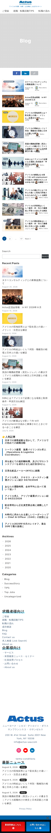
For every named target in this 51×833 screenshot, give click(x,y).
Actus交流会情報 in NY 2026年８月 (21, 307)
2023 (8, 554)
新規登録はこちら (13, 825)
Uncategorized (12, 596)
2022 (8, 558)
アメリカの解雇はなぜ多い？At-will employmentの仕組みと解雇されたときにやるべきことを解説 (24, 424)
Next (27, 239)
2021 (7, 563)
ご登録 (5, 616)
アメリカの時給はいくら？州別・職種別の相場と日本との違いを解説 (24, 351)
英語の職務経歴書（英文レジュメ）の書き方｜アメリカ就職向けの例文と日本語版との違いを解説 (24, 375)
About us (7, 644)
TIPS (7, 587)
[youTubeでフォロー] (25, 750)
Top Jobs (9, 592)
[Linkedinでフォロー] (32, 750)
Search (6, 251)
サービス (9, 652)
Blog (7, 579)
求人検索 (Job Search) (14, 640)
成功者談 (6, 626)
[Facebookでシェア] (17, 73)
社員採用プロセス (13, 659)
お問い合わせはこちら (38, 826)
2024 (8, 550)
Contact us (8, 637)
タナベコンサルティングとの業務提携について (24, 282)
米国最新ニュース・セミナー (19, 656)
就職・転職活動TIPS (12, 619)
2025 (8, 545)
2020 (8, 567)
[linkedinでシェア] (25, 73)
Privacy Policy (25, 809)
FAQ (4, 633)
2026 (8, 541)
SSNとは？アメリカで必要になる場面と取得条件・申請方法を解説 (24, 400)
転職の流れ (8, 623)
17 (21, 239)
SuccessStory (12, 583)
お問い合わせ (11, 663)
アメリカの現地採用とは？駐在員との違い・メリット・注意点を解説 (24, 328)
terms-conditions (25, 758)
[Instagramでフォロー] (18, 750)
